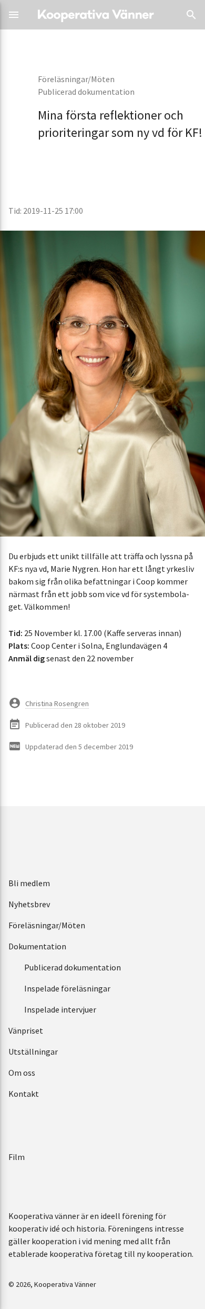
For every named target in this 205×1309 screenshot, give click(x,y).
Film (16, 1157)
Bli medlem (29, 883)
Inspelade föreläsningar (67, 988)
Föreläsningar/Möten (76, 79)
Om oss (21, 1072)
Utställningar (33, 1051)
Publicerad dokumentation (86, 91)
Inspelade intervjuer (60, 1009)
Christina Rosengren (57, 703)
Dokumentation (37, 946)
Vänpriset (25, 1030)
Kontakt (23, 1093)
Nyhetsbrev (29, 904)
